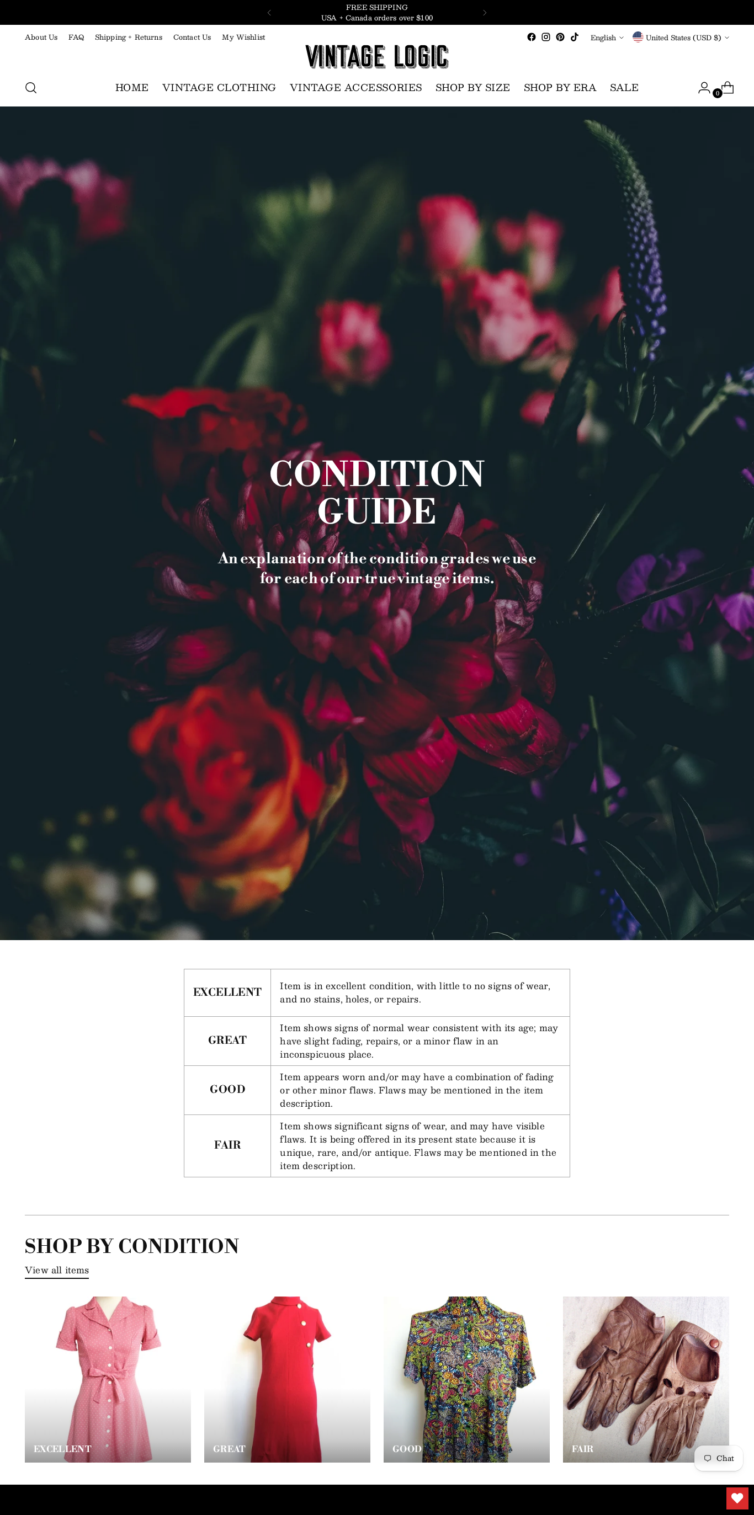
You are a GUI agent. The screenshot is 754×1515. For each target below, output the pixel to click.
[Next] (484, 12)
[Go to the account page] (700, 88)
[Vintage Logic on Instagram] (546, 37)
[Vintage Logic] (377, 57)
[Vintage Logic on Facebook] (532, 37)
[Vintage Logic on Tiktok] (575, 37)
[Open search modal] (31, 88)
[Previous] (269, 12)
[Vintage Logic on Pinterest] (560, 37)
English (603, 37)
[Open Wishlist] (737, 1498)
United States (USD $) (683, 37)
